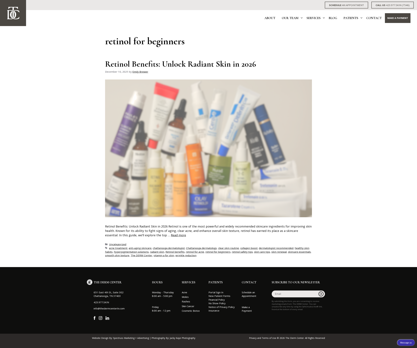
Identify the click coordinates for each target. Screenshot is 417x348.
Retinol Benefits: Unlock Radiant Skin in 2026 (180, 64)
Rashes (186, 301)
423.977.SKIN (101, 302)
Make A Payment (397, 18)
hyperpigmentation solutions (131, 251)
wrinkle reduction (185, 255)
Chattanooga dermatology (201, 248)
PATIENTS (215, 282)
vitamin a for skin (164, 255)
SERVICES (188, 282)
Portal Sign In (215, 292)
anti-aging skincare (140, 248)
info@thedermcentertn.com (109, 308)
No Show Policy (217, 303)
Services (314, 18)
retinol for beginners (217, 251)
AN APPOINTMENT (346, 5)
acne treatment (118, 248)
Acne (184, 292)
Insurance (213, 310)
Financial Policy (216, 299)
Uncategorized (117, 244)
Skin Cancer (188, 306)
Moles (185, 296)
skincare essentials (299, 251)
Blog (333, 18)
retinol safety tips (242, 251)
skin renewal (279, 251)
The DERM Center (141, 255)
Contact (374, 18)
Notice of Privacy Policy (221, 307)
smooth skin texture (117, 255)
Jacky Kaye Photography (182, 338)
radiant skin (157, 251)
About (269, 18)
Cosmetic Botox (191, 310)
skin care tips (262, 251)
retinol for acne (195, 251)
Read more (178, 235)
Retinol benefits (175, 251)
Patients (351, 18)
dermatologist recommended (276, 248)
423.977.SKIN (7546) (393, 5)
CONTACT (249, 282)
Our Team (290, 18)
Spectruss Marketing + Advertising (131, 338)
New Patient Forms (219, 296)
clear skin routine (228, 248)
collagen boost (249, 248)
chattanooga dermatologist (169, 248)
